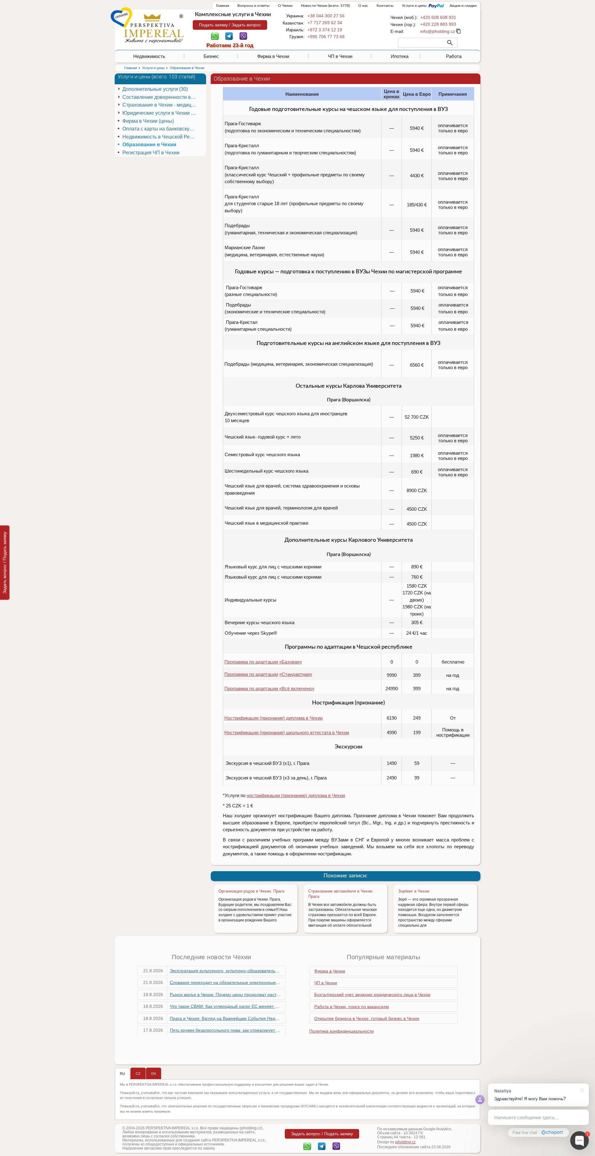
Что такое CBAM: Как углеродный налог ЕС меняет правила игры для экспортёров (254, 1006)
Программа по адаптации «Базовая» (263, 661)
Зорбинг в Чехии (413, 891)
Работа (453, 56)
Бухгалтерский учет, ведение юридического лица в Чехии (372, 994)
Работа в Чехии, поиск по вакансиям (351, 1006)
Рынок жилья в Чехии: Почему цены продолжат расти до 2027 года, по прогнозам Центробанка (267, 994)
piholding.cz (405, 1142)
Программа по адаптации (251, 674)
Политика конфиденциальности (341, 1031)
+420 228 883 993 (438, 24)
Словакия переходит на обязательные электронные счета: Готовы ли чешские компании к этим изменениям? (282, 982)
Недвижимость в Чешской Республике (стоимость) (160, 136)
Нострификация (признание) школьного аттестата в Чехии (286, 732)
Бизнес (211, 56)
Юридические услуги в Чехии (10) (160, 113)
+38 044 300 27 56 (326, 15)
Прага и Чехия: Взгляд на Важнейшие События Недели (226, 1018)
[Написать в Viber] (243, 35)
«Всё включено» (296, 688)
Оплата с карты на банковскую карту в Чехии (160, 128)
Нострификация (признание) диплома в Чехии (273, 718)
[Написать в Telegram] (229, 35)
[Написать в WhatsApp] (215, 35)
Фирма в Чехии (273, 56)
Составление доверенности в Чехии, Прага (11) (160, 97)
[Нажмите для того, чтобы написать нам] (437, 31)
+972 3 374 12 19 (324, 29)
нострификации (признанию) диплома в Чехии (296, 795)
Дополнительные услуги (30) (155, 89)
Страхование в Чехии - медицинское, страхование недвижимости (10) (160, 105)
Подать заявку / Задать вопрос (230, 24)
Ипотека (399, 56)
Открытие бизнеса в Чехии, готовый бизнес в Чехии (366, 1018)
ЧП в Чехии (340, 56)
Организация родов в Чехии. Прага (251, 891)
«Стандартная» (295, 674)
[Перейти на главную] (153, 28)
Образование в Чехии (149, 144)
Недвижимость (149, 56)
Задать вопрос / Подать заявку (4, 562)
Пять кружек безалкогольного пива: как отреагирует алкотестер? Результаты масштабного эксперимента (276, 1030)
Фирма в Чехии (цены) (148, 121)
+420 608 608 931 (438, 17)
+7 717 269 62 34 (324, 22)
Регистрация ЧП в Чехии (150, 152)
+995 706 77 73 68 (326, 36)
